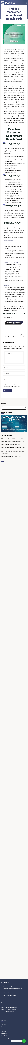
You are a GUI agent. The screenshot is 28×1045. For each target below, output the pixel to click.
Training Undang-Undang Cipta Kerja (9, 438)
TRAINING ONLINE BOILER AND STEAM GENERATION (12, 452)
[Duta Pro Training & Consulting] (8, 3)
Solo (6, 275)
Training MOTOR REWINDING (7, 444)
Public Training (4, 1033)
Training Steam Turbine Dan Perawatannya (10, 447)
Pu (10, 289)
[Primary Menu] (26, 3)
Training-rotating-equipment (7, 456)
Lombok (6, 280)
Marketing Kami (20, 301)
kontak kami (15, 292)
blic (12, 289)
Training (6, 289)
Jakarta (6, 267)
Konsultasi (3, 1026)
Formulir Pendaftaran (12, 310)
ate (23, 287)
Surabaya (7, 269)
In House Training (5, 1038)
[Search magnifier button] (25, 408)
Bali (5, 276)
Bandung (6, 266)
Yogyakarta (7, 264)
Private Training (4, 1035)
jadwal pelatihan (16, 305)
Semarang (7, 273)
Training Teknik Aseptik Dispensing (8, 441)
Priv (21, 287)
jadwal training (15, 296)
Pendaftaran (3, 1031)
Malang (6, 271)
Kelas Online (3, 1024)
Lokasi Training (4, 1029)
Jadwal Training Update (13, 306)
